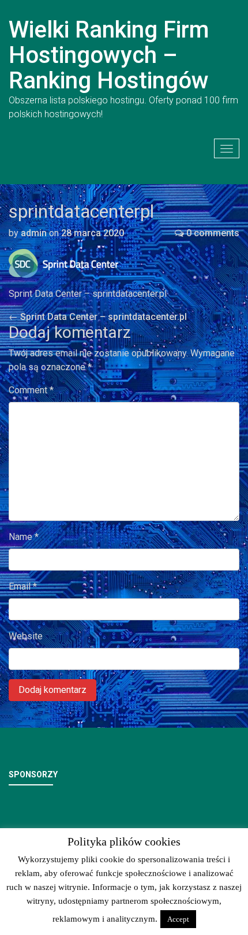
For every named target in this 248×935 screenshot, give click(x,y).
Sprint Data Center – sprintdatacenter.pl (98, 316)
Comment (31, 390)
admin (34, 233)
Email (23, 586)
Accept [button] (178, 919)
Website (26, 636)
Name (24, 536)
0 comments (212, 233)
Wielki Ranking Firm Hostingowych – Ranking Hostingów (109, 55)
